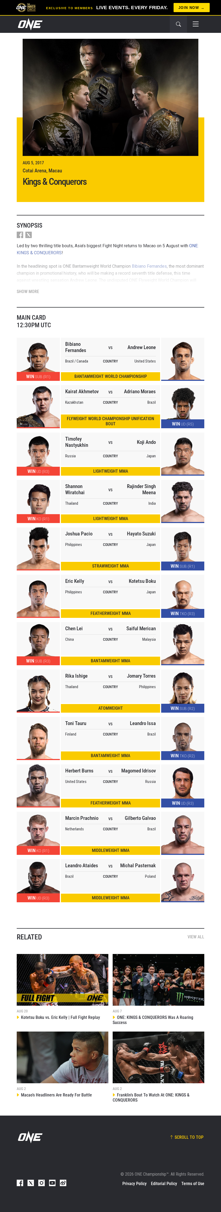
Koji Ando (146, 442)
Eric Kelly (74, 581)
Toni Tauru (75, 723)
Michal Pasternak (138, 865)
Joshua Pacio (78, 534)
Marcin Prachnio (81, 818)
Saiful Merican (141, 628)
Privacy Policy (134, 1183)
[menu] (195, 24)
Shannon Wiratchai (75, 489)
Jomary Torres (141, 676)
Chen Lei (74, 628)
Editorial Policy (164, 1183)
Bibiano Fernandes (75, 347)
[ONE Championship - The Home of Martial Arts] (30, 24)
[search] (178, 24)
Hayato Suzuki (141, 534)
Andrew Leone (141, 347)
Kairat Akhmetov (82, 391)
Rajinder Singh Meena (141, 489)
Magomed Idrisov (138, 771)
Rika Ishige (76, 676)
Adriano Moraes (140, 391)
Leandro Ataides (81, 865)
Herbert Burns (79, 771)
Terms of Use (192, 1183)
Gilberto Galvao (140, 818)
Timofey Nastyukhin (76, 442)
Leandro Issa (143, 723)
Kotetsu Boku (142, 581)
